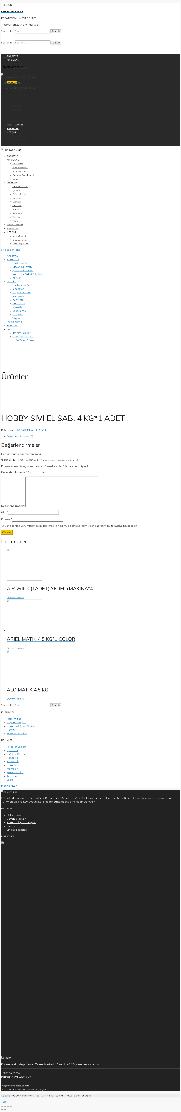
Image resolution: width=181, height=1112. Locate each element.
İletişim (11, 232)
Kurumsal (13, 159)
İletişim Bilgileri (19, 236)
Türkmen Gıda (31, 1095)
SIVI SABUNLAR (25, 430)
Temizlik (16, 217)
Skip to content (10, 249)
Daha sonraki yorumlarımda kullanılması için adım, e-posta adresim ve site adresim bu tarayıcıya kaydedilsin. (71, 525)
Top (3, 1101)
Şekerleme (17, 213)
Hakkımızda (17, 163)
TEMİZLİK (42, 430)
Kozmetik (16, 202)
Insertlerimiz (15, 224)
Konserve (16, 198)
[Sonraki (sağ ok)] (5, 1109)
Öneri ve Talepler (20, 240)
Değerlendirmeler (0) (20, 436)
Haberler (13, 228)
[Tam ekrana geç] (8, 1106)
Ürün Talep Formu (20, 243)
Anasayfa (12, 156)
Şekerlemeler (15, 772)
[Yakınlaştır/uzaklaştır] (11, 1106)
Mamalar (16, 209)
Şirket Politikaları (20, 171)
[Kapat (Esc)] (2, 1106)
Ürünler (12, 182)
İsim (4, 512)
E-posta (6, 519)
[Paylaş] (5, 1106)
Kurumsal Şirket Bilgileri (23, 175)
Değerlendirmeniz (13, 505)
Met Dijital (85, 1095)
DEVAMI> (89, 801)
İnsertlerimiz (9, 785)
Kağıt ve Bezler (19, 194)
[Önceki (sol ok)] (2, 1109)
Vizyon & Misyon (20, 167)
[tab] (93, 436)
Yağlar (15, 221)
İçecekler (16, 190)
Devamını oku (15, 597)
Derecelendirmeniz (14, 472)
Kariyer (15, 179)
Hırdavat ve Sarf (20, 186)
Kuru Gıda (16, 205)
